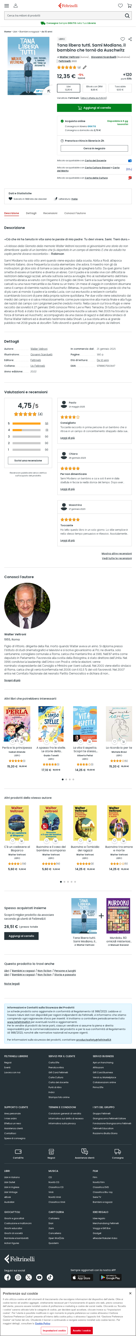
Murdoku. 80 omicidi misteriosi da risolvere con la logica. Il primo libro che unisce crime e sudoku (118, 939)
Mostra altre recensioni (117, 553)
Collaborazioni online (104, 1082)
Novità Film (99, 1182)
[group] (68, 23)
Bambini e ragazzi (23, 970)
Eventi (7, 1067)
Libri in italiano (12, 1177)
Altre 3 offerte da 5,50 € (93, 98)
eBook (7, 1197)
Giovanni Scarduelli (103, 57)
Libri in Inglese (11, 1187)
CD (50, 1177)
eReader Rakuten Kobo (105, 1238)
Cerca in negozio (94, 148)
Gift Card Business (103, 1072)
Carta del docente (58, 1082)
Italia (74, 198)
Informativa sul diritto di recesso (66, 1118)
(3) (46, 423)
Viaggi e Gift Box (101, 1228)
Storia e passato (65, 974)
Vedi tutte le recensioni (117, 558)
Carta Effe (54, 1062)
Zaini (51, 1228)
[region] (68, 1312)
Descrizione (11, 213)
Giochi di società (13, 1233)
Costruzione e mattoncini (18, 1223)
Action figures (11, 1243)
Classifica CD (56, 1187)
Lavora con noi (12, 1072)
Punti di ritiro (55, 1087)
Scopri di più (12, 680)
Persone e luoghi (65, 970)
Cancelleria (55, 1233)
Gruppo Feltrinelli (101, 1113)
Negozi (8, 1062)
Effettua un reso (12, 1123)
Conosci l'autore (75, 213)
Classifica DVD (101, 1187)
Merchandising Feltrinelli (106, 1223)
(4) (40, 414)
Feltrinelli (65, 61)
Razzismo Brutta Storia (105, 1133)
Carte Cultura (56, 1077)
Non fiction (45, 970)
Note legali (12, 984)
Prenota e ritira (56, 1067)
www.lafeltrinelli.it (18, 1022)
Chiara (73, 454)
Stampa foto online (59, 1097)
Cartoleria (54, 1218)
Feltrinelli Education (103, 1128)
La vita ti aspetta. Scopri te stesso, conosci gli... (85, 749)
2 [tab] (66, 779)
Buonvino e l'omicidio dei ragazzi (85, 848)
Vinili (51, 1192)
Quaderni (54, 1243)
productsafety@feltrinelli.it (93, 1040)
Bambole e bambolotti (16, 1238)
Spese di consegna (14, 1138)
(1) (47, 430)
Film (95, 1177)
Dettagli (31, 213)
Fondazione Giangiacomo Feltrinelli (112, 1123)
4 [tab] (73, 779)
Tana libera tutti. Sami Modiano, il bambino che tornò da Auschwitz (84, 939)
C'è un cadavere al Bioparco (17, 848)
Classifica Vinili (57, 1202)
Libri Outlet (9, 1182)
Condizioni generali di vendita (65, 1113)
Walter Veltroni (70, 57)
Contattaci (10, 1133)
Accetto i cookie (82, 1330)
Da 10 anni (103, 360)
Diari (51, 1223)
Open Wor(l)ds (56, 1238)
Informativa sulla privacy (62, 1123)
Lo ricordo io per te (119, 748)
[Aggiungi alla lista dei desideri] (123, 39)
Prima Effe (98, 1087)
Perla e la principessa (17, 748)
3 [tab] (69, 779)
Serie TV (97, 1197)
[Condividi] (130, 39)
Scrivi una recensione (28, 460)
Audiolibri (9, 1202)
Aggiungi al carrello (97, 108)
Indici (52, 1092)
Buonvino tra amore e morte (119, 848)
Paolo (72, 402)
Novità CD (54, 1182)
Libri (6, 970)
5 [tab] (75, 882)
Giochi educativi (13, 1228)
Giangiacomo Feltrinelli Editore (109, 1118)
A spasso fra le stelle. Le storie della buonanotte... (51, 749)
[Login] (15, 5)
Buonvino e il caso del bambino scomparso (51, 848)
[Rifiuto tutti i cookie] (130, 1293)
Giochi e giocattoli (14, 1218)
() (79, 67)
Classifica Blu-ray (103, 1192)
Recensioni (50, 213)
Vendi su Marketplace (104, 1077)
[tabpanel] (28, 66)
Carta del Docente (95, 160)
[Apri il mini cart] (129, 5)
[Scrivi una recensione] (85, 67)
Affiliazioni (98, 1067)
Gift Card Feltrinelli (58, 1072)
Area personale (12, 1113)
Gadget (97, 1233)
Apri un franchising (103, 1062)
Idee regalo (99, 1218)
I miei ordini (10, 1118)
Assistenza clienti (13, 1128)
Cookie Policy (42, 1323)
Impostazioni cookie (54, 1330)
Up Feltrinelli (37, 365)
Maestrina (75, 505)
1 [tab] (28, 92)
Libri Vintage (10, 1192)
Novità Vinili (55, 1197)
